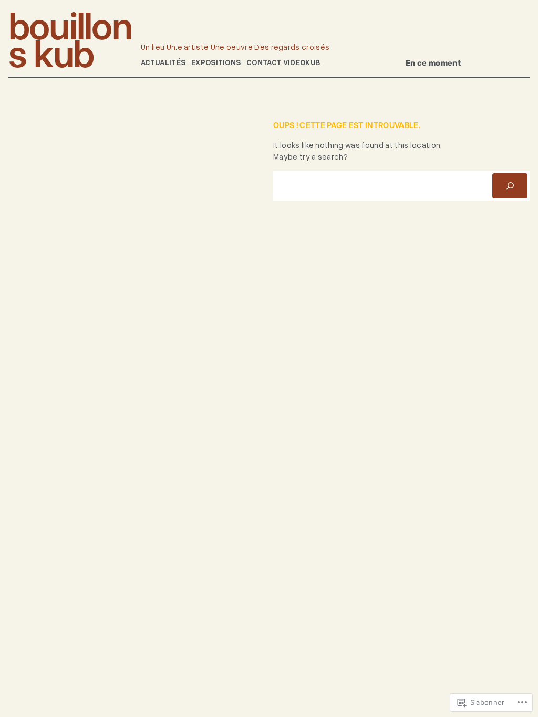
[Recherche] (509, 185)
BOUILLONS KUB (70, 40)
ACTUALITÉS (163, 62)
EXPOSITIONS (216, 62)
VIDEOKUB (301, 62)
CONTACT (263, 62)
